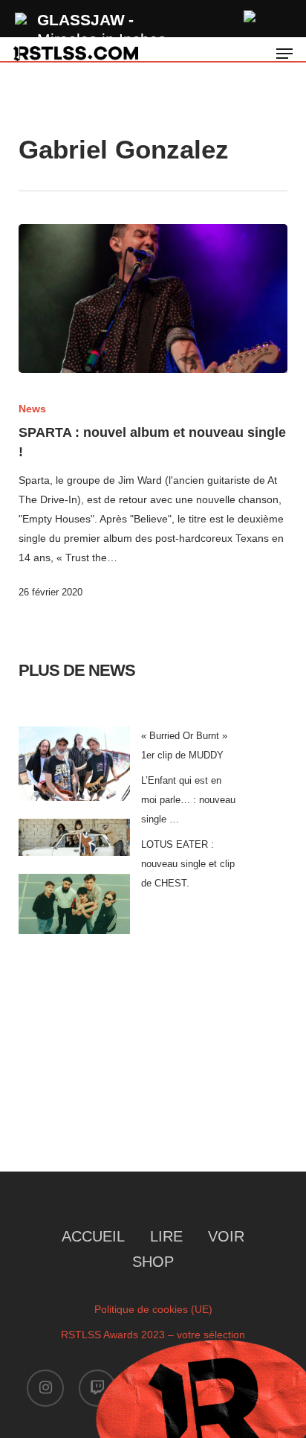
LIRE (166, 1236)
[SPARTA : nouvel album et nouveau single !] (153, 298)
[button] (284, 53)
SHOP (153, 1261)
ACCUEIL (93, 1236)
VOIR (226, 1236)
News (32, 409)
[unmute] (250, 14)
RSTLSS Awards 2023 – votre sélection (153, 1334)
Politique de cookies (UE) (153, 1309)
